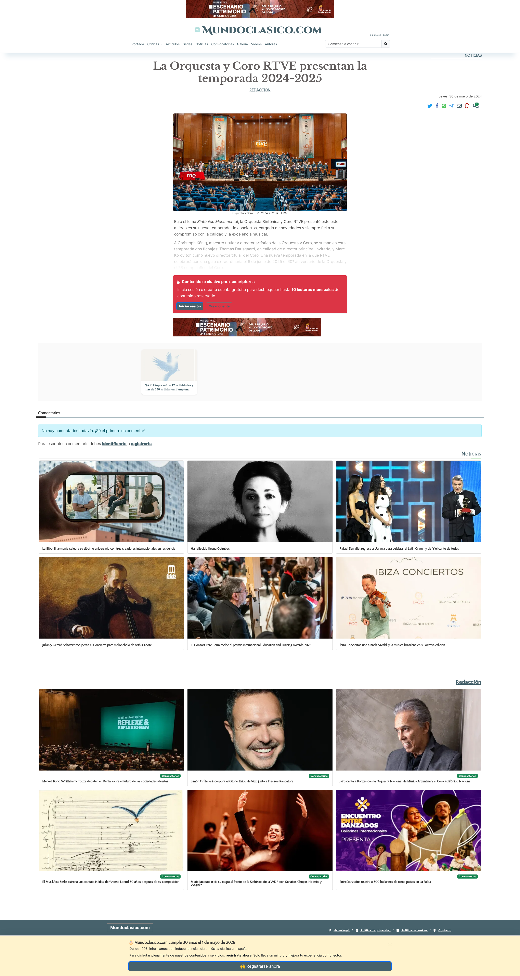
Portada (138, 44)
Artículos (173, 44)
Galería (242, 44)
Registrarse (375, 35)
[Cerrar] (390, 944)
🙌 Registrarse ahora (260, 966)
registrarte (141, 443)
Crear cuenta (219, 306)
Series (187, 44)
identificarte (114, 443)
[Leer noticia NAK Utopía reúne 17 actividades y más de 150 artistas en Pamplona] (169, 365)
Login (386, 35)
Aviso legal (342, 930)
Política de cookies (414, 930)
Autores (271, 44)
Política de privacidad (375, 930)
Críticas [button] (153, 44)
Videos (256, 44)
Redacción (260, 90)
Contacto (444, 930)
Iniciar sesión (190, 306)
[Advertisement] (16, 114)
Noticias (201, 44)
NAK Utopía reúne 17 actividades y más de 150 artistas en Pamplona (169, 387)
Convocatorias (222, 44)
